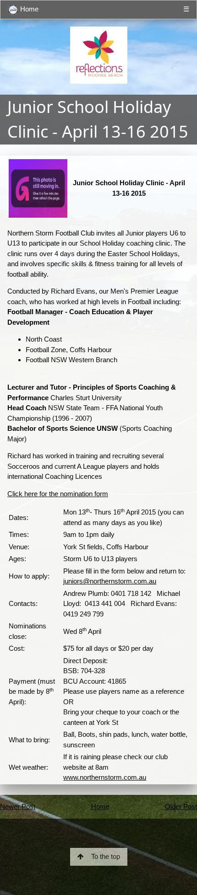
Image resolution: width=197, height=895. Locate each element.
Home (28, 9)
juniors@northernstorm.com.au (109, 581)
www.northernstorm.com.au (104, 777)
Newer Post (17, 806)
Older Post (181, 806)
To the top (105, 856)
